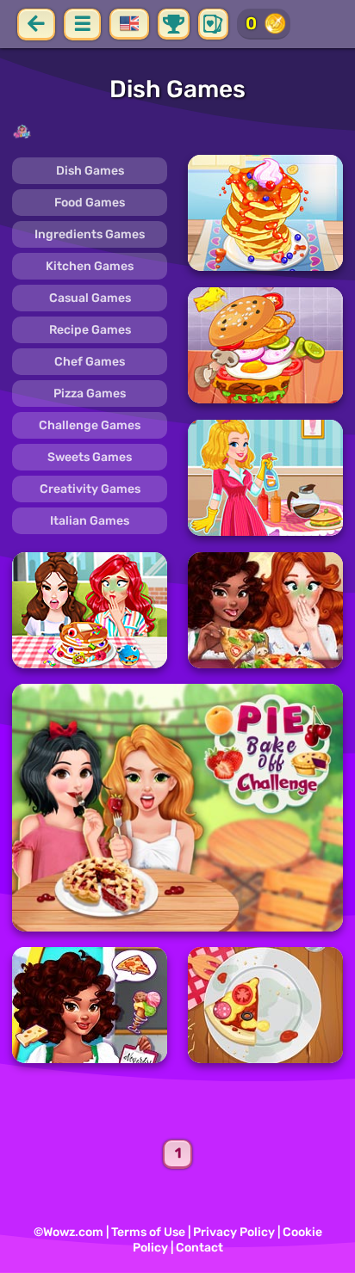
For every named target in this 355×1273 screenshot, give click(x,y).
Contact (199, 1247)
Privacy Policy (234, 1232)
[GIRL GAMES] (177, 131)
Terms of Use (148, 1232)
